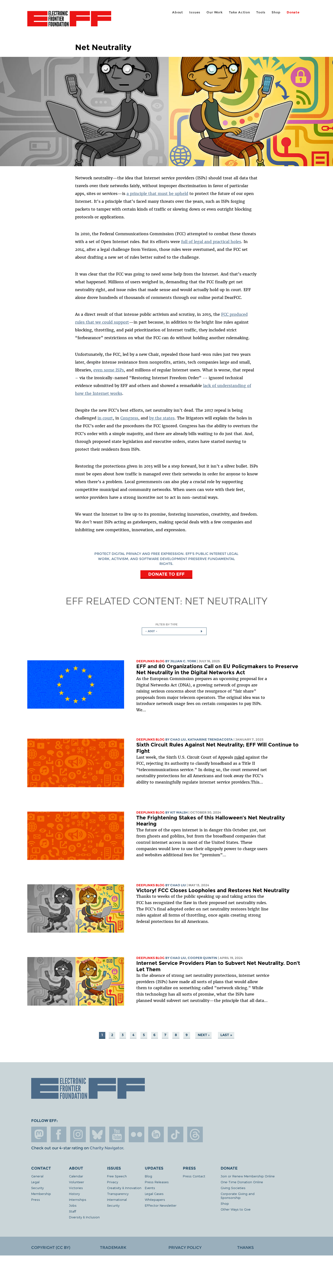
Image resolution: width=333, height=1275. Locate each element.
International (117, 1199)
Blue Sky (97, 1134)
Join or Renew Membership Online (248, 1176)
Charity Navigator (106, 1148)
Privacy (112, 1182)
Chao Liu (178, 739)
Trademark (113, 1247)
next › (203, 1035)
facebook (58, 1134)
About (177, 12)
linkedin (156, 1134)
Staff (72, 1211)
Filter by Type (167, 624)
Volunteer (76, 1182)
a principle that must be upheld (157, 193)
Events (150, 1188)
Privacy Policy (185, 1247)
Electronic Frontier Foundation (69, 21)
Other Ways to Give (236, 1209)
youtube (117, 1134)
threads (195, 1134)
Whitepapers (155, 1199)
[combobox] (174, 631)
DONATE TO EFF (166, 574)
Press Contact (194, 1176)
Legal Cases (154, 1193)
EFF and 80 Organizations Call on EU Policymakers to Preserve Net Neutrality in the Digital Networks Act (217, 669)
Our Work (214, 12)
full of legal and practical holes (211, 241)
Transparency (117, 1193)
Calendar (76, 1176)
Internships (77, 1199)
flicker (136, 1134)
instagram (78, 1134)
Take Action (239, 12)
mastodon (39, 1134)
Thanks (245, 1247)
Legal (35, 1182)
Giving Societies (233, 1188)
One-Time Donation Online (242, 1182)
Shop (276, 12)
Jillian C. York (183, 661)
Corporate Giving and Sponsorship (238, 1195)
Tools (260, 12)
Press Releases (157, 1182)
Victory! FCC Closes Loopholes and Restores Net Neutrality (212, 890)
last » (226, 1035)
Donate (293, 12)
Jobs (73, 1205)
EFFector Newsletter (160, 1205)
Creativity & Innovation (124, 1188)
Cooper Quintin (202, 958)
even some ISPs (108, 369)
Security (37, 1188)
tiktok (175, 1134)
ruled (239, 757)
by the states (162, 418)
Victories (76, 1188)
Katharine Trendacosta (210, 739)
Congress (129, 418)
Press (35, 1199)
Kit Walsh (179, 812)
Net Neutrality (226, 600)
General (37, 1176)
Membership (41, 1193)
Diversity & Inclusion (84, 1217)
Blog (148, 1176)
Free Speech (117, 1176)
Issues (194, 12)
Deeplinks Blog (150, 661)
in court (105, 418)
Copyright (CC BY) (50, 1247)
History (74, 1193)
